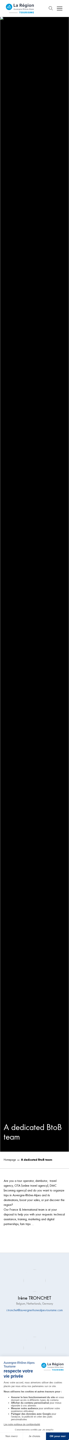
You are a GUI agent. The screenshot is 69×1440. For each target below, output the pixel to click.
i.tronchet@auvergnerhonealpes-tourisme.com (34, 1310)
